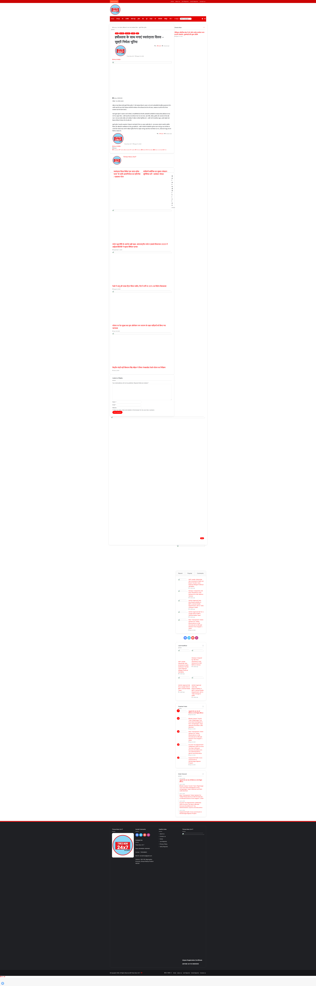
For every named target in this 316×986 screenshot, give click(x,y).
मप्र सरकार (128, 33)
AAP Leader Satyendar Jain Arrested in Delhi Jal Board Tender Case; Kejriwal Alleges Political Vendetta (196, 583)
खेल (143, 18)
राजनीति (127, 18)
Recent (180, 573)
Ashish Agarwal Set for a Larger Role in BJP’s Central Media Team (196, 613)
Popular (190, 573)
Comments (200, 573)
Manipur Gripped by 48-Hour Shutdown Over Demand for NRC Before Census (197, 661)
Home (172, 1)
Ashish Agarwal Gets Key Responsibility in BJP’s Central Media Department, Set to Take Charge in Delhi (196, 604)
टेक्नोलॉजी (160, 18)
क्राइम (151, 18)
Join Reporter (185, 1)
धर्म (155, 18)
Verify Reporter (194, 1)
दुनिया (139, 18)
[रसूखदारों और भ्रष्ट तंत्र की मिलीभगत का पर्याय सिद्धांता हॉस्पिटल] (182, 713)
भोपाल (117, 33)
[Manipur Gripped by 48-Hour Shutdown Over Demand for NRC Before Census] (182, 593)
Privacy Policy (163, 844)
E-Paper (177, 18)
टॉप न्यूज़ (118, 18)
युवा (146, 18)
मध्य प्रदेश (122, 33)
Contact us (202, 1)
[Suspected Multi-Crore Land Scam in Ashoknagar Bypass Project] (182, 760)
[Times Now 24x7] (115, 9)
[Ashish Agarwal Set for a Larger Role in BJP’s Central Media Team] (182, 614)
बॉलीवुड (165, 18)
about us (177, 1)
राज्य (170, 18)
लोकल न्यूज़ (133, 18)
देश (122, 18)
